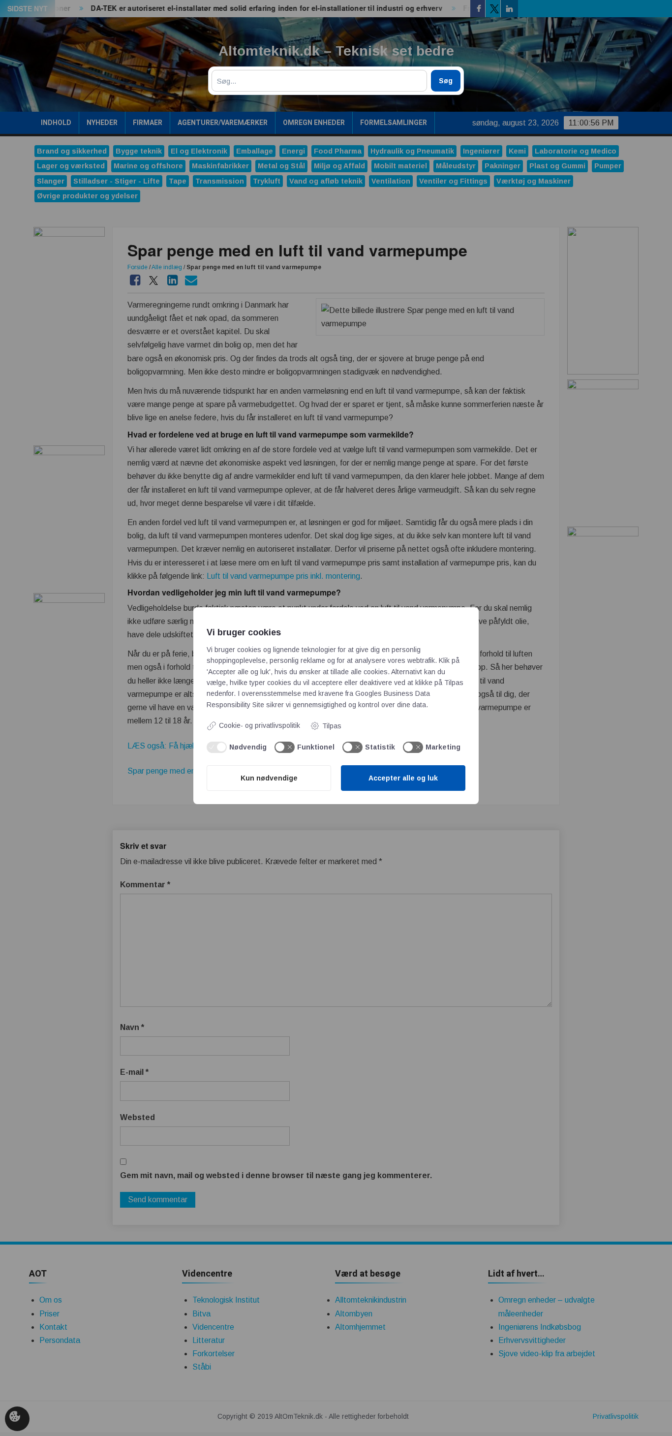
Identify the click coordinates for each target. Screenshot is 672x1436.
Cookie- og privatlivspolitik (259, 725)
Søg (446, 81)
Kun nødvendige (269, 778)
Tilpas (331, 726)
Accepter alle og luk (403, 778)
